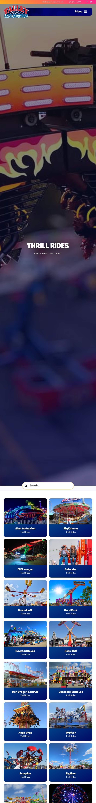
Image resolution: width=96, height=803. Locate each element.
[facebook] (87, 2)
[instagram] (91, 2)
